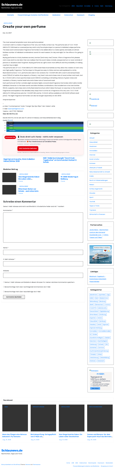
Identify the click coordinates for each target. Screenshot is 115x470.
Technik (92, 202)
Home (68, 463)
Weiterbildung (104, 357)
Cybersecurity (102, 308)
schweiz (101, 344)
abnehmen (93, 295)
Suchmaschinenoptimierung (99, 351)
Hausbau (93, 324)
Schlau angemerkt (96, 189)
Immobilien (87, 6)
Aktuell (91, 138)
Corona (97, 6)
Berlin (101, 6)
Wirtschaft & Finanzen (97, 214)
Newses (28, 464)
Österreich (100, 361)
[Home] (3, 14)
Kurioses (92, 163)
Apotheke (102, 295)
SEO (107, 344)
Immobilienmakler (105, 331)
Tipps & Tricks (94, 206)
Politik (91, 176)
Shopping (91, 15)
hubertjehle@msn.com (16, 109)
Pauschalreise (94, 281)
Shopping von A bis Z (107, 466)
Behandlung (94, 301)
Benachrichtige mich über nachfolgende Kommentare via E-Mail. (27, 287)
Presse (21, 181)
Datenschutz (68, 15)
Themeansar (36, 464)
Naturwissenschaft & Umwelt (99, 172)
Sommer (101, 348)
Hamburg (102, 321)
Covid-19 (93, 308)
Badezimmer (104, 298)
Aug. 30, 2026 (91, 440)
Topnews (92, 210)
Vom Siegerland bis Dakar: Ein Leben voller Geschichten (29, 179)
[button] (10, 123)
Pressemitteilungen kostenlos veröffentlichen (33, 15)
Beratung (102, 301)
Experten (93, 318)
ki (92, 6)
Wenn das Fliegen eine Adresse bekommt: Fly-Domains (14, 435)
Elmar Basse (94, 314)
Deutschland (94, 311)
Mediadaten (56, 15)
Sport (91, 197)
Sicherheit (93, 348)
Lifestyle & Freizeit (8, 23)
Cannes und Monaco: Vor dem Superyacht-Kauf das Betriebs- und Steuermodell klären (99, 436)
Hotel (99, 324)
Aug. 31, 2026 (7, 440)
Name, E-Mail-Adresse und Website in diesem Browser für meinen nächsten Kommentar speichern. (40, 282)
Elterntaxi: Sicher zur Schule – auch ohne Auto (28, 190)
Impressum (81, 15)
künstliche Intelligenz (96, 338)
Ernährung (103, 314)
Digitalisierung (104, 311)
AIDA (76, 463)
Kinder (95, 334)
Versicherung (108, 6)
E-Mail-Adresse (9, 259)
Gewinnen (93, 146)
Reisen (91, 185)
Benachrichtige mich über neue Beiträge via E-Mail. (23, 292)
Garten (100, 318)
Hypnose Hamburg (96, 328)
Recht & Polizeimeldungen (98, 180)
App (108, 295)
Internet (92, 155)
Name (5, 248)
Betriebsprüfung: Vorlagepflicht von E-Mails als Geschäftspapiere (43, 436)
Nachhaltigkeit (102, 341)
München (93, 341)
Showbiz (92, 193)
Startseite (10, 15)
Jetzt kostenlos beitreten (28, 148)
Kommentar (8, 210)
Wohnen (92, 361)
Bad (97, 298)
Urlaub (100, 354)
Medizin (107, 338)
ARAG (73, 6)
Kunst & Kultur (94, 159)
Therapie (93, 354)
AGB (73, 463)
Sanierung (93, 344)
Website (6, 271)
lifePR (10, 120)
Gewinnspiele (92, 463)
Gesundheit (79, 6)
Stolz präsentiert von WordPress (10, 464)
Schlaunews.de (11, 4)
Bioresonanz (99, 305)
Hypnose (105, 324)
